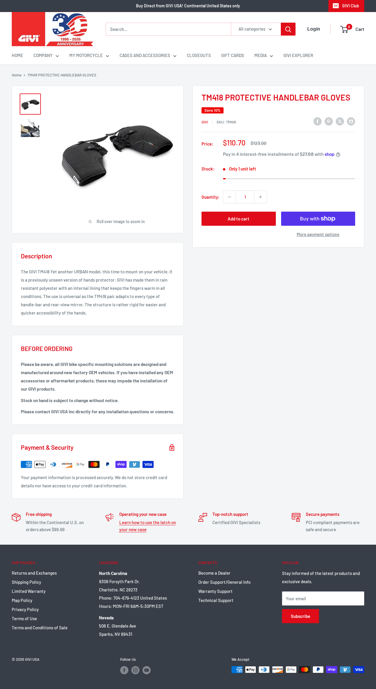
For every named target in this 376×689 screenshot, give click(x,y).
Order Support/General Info (224, 582)
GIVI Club (350, 5)
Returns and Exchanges (34, 573)
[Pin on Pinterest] (329, 121)
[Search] (288, 29)
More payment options (318, 234)
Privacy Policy (25, 609)
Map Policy (22, 600)
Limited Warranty (29, 591)
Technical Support (216, 600)
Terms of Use (24, 618)
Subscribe (300, 616)
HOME (17, 55)
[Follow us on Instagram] (135, 670)
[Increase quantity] (260, 197)
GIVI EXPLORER (298, 55)
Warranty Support (215, 591)
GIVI (205, 122)
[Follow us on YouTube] (146, 670)
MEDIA (260, 55)
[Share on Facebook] (317, 121)
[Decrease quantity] (229, 197)
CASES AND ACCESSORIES (145, 55)
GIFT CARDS (232, 55)
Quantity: (210, 197)
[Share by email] (351, 121)
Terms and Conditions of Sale (40, 627)
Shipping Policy (26, 582)
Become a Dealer (214, 573)
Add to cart (238, 218)
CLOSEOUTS (199, 55)
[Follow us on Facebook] (124, 670)
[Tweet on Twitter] (340, 121)
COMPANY (43, 55)
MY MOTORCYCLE (86, 55)
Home (16, 75)
